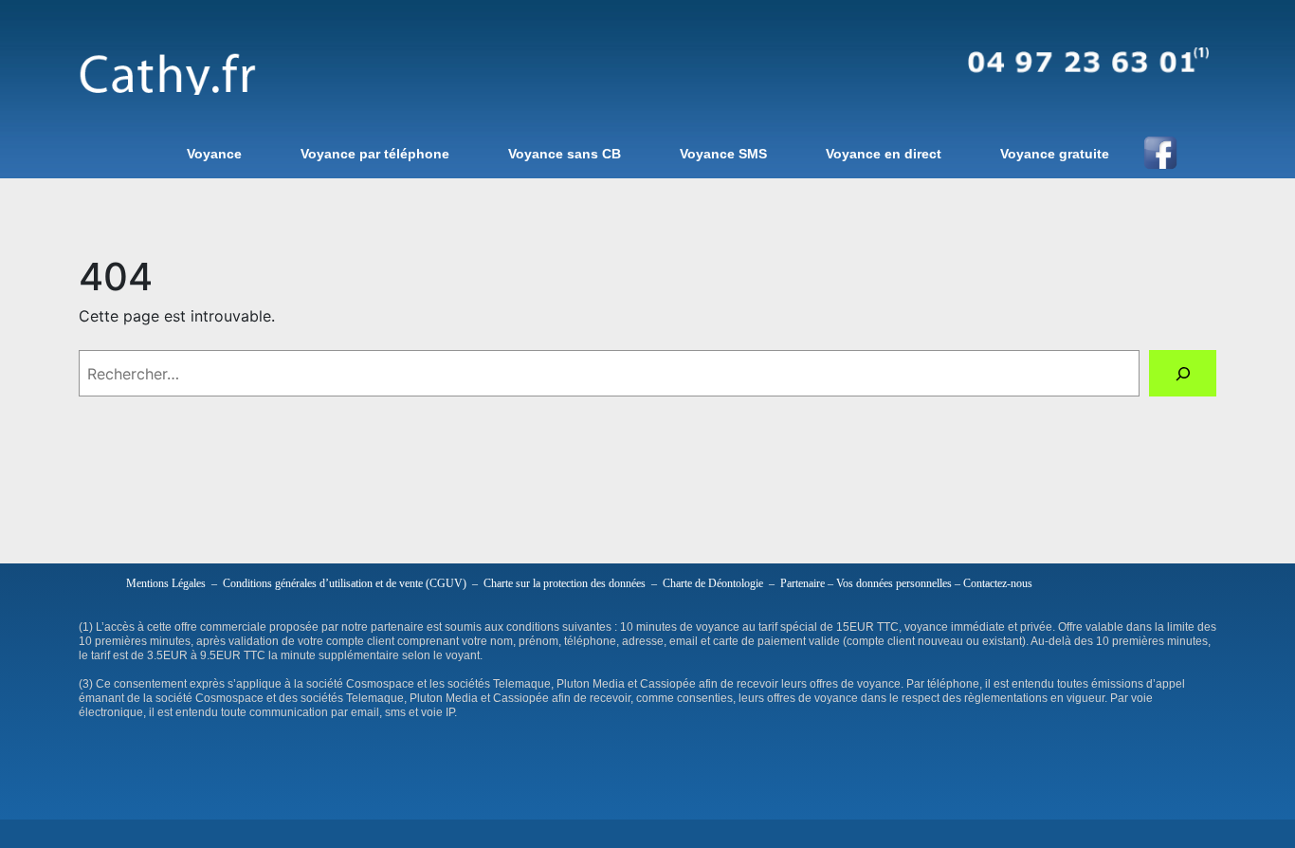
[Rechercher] (1182, 373)
